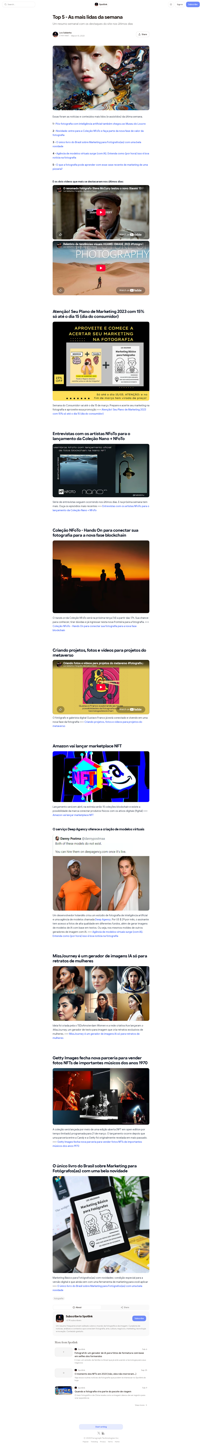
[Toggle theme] (171, 4)
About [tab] (78, 1307)
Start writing (101, 1427)
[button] (18, 4)
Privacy (103, 1442)
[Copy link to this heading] (50, 314)
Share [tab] (126, 1307)
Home (117, 1442)
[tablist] (101, 1307)
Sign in (180, 4)
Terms (110, 1442)
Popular (86, 1442)
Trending (94, 1442)
